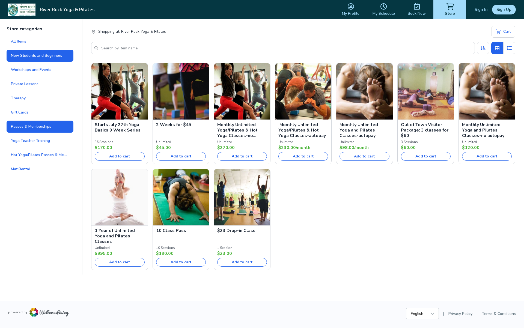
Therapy (18, 98)
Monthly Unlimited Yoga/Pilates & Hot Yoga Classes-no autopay (237, 130)
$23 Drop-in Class (236, 230)
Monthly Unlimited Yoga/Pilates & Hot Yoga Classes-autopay (302, 130)
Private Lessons (24, 84)
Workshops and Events (31, 69)
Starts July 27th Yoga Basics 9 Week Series (118, 127)
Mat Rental (20, 169)
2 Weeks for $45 (173, 124)
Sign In (481, 9)
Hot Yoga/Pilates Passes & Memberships (42, 154)
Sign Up (503, 9)
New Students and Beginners (36, 55)
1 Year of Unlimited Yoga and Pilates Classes (115, 236)
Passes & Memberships (31, 126)
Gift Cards (19, 112)
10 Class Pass (171, 230)
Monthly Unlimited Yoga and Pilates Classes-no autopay (483, 130)
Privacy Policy (460, 313)
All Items (18, 41)
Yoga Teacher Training (30, 140)
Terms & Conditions (499, 313)
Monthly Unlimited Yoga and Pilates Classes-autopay (359, 130)
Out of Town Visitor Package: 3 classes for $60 (424, 130)
